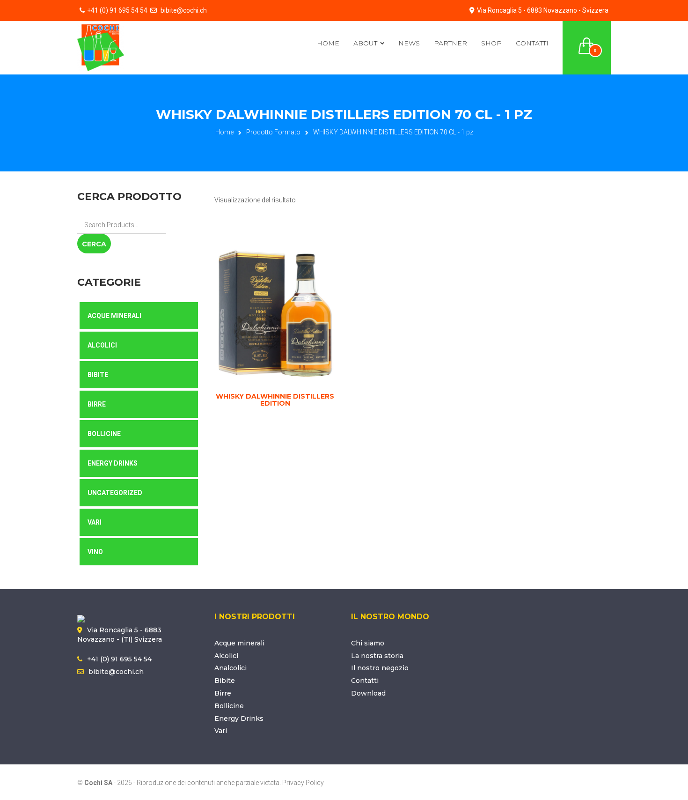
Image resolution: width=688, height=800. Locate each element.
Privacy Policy (303, 782)
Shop (491, 43)
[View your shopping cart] (587, 40)
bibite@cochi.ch (183, 10)
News (409, 43)
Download (368, 693)
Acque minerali (239, 643)
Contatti (532, 43)
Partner (450, 43)
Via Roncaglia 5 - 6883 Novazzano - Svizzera (542, 10)
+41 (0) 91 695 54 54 (117, 10)
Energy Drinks (113, 463)
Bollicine (104, 433)
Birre (97, 404)
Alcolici (102, 345)
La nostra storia (377, 656)
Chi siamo (367, 643)
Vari (95, 522)
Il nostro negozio (380, 668)
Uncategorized (115, 492)
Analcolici (230, 668)
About (365, 43)
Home (328, 43)
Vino (95, 552)
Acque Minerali (114, 315)
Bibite (98, 374)
